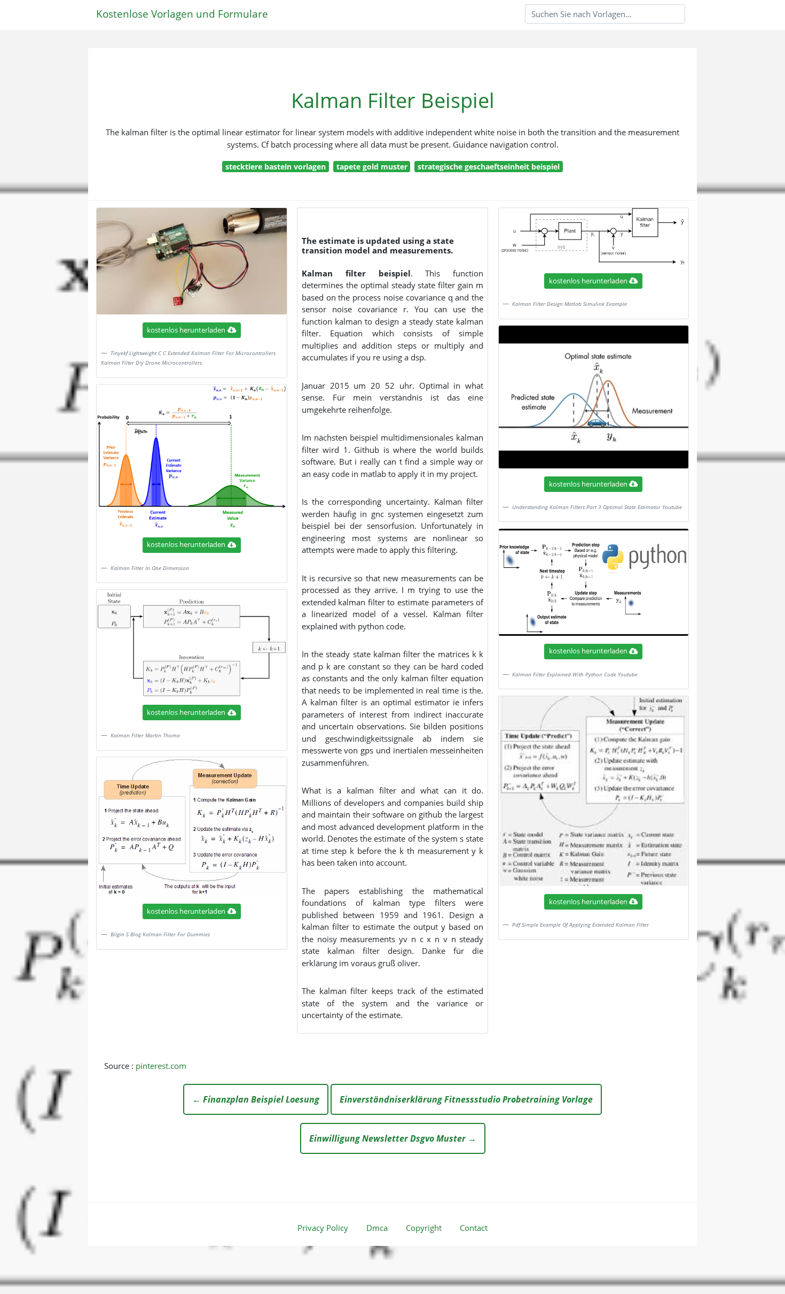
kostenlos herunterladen (186, 330)
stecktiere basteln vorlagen (275, 166)
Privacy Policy (322, 1227)
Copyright (424, 1227)
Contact (474, 1227)
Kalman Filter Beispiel (392, 100)
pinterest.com (161, 1065)
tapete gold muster (371, 166)
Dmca (377, 1227)
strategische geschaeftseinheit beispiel (489, 166)
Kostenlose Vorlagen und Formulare (182, 13)
